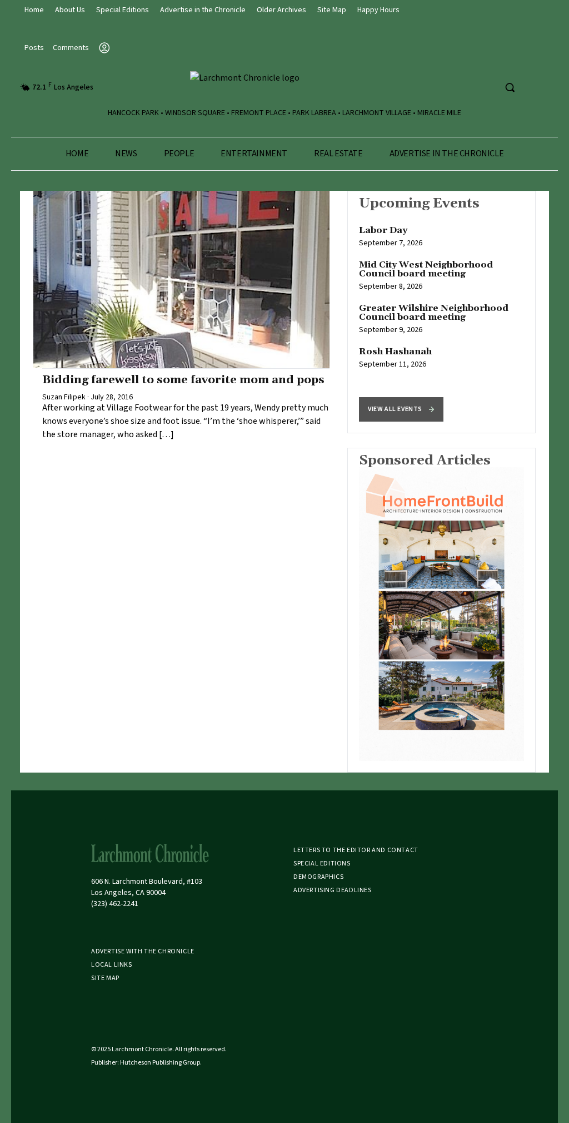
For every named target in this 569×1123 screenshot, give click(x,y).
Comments (71, 47)
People (179, 153)
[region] (441, 312)
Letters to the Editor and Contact (355, 850)
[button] (401, 409)
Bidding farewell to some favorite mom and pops (183, 380)
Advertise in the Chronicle (203, 10)
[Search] (509, 87)
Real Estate (338, 153)
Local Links (111, 964)
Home (34, 10)
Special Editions (122, 10)
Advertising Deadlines (332, 890)
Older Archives (281, 10)
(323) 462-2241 (114, 903)
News (126, 153)
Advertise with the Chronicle (142, 951)
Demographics (318, 877)
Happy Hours (378, 10)
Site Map (331, 10)
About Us (70, 10)
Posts (34, 47)
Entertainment (254, 153)
